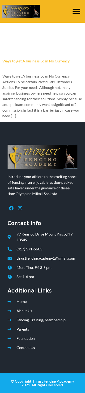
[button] (76, 11)
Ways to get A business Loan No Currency (36, 61)
